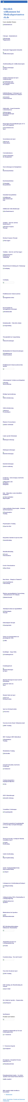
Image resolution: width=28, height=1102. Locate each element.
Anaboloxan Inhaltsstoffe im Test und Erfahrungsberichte (12, 1031)
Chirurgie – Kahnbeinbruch (10, 36)
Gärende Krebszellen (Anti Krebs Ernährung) (11, 765)
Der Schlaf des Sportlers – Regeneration (13, 1000)
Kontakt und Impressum (19, 1099)
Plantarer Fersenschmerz (9, 422)
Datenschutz (6, 1100)
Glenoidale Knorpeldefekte (9, 194)
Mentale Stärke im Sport (9, 695)
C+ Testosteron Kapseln (9, 1046)
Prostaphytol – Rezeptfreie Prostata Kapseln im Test (12, 1060)
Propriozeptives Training (9, 523)
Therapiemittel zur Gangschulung (11, 337)
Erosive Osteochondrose (9, 565)
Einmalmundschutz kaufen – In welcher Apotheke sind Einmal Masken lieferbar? (13, 1076)
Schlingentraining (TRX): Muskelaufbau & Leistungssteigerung (14, 897)
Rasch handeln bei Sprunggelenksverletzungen (10, 308)
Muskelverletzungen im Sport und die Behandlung (12, 680)
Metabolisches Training (9, 751)
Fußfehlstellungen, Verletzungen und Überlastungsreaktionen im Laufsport (12, 93)
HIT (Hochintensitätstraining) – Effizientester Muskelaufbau (11, 927)
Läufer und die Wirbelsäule (10, 436)
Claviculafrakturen (8, 153)
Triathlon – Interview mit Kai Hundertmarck (10, 223)
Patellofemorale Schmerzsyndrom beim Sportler (13, 365)
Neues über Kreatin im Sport (10, 971)
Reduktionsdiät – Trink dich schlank (12, 323)
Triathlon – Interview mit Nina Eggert (12, 252)
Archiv (4, 1099)
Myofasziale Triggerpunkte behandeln (12, 50)
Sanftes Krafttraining (8, 854)
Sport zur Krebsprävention (10, 709)
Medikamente (9, 1094)
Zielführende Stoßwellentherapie (11, 208)
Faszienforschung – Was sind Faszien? (12, 957)
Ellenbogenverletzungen (9, 450)
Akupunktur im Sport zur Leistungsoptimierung (9, 942)
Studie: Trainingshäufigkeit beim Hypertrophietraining (11, 868)
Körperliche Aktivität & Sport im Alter (12, 537)
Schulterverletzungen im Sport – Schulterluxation (11, 78)
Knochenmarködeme (8, 180)
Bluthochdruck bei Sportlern (10, 912)
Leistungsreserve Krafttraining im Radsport (14, 883)
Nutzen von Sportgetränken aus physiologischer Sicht (11, 637)
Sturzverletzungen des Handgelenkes (12, 167)
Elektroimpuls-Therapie (9, 622)
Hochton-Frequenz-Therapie (10, 238)
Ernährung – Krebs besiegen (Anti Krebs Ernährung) (13, 478)
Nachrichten (10, 1099)
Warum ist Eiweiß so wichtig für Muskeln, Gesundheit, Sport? (13, 839)
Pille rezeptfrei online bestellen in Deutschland (11, 1091)
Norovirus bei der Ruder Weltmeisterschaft (14, 723)
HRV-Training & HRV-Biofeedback (12, 737)
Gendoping (5, 279)
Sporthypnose (6, 1014)
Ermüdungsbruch (7, 665)
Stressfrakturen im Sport (9, 139)
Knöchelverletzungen (8, 463)
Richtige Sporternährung (9, 394)
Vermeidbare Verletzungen (10, 809)
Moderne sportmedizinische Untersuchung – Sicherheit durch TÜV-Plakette (13, 594)
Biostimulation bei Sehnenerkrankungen (13, 351)
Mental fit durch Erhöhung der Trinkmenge (14, 266)
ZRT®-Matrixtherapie (8, 795)
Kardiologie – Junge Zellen (9, 652)
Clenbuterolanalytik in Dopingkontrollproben (8, 780)
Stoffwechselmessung (8, 408)
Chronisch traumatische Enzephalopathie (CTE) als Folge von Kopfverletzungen (13, 824)
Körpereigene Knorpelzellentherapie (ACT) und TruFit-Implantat (14, 124)
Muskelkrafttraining (8, 551)
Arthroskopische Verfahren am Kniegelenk (14, 380)
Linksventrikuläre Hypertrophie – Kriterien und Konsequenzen (14, 509)
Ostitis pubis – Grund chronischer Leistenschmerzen (11, 109)
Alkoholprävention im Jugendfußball (12, 608)
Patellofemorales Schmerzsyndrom (11, 293)
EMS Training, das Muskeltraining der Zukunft (13, 985)
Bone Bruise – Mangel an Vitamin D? (12, 579)
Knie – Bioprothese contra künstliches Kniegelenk (12, 493)
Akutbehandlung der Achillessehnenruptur (14, 63)
